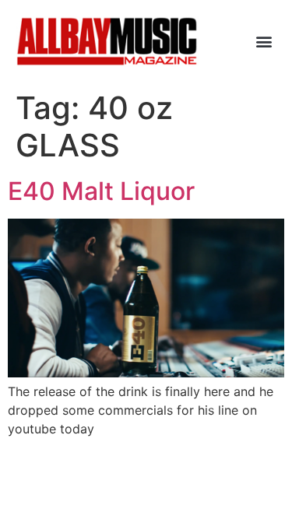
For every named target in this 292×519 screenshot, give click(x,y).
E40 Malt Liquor (101, 191)
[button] (263, 41)
